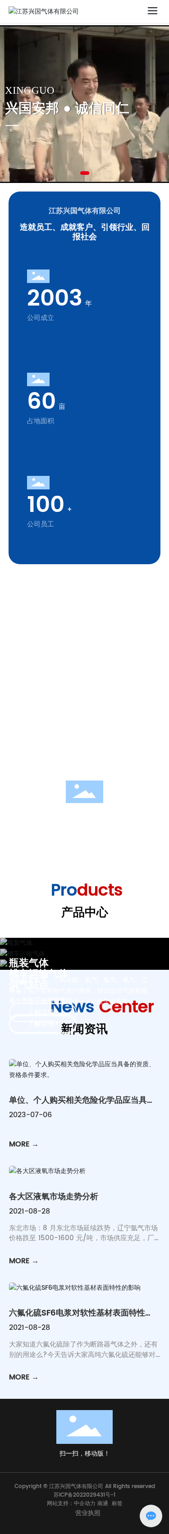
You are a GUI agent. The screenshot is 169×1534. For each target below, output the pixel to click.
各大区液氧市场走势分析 (53, 1196)
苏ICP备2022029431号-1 (84, 1495)
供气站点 (29, 985)
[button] (84, 173)
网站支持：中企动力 (71, 1503)
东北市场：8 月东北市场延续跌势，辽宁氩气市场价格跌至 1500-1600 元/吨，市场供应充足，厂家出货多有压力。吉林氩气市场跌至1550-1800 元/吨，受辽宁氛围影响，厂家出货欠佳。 (83, 1244)
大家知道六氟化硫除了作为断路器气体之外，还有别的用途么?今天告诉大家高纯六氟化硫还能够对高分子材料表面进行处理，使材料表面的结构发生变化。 (83, 1360)
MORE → (24, 1144)
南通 (102, 1503)
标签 (117, 1503)
